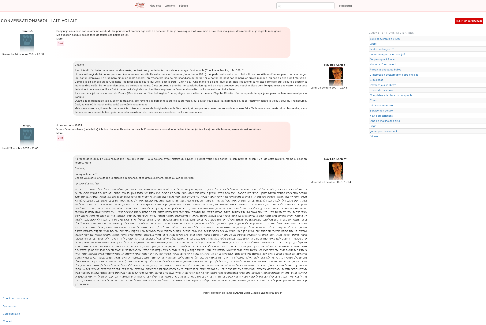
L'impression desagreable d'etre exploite (394, 74)
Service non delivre (381, 110)
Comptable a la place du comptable (391, 95)
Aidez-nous (155, 5)
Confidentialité (11, 313)
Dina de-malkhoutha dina (385, 120)
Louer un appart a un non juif (387, 54)
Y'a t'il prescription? (381, 115)
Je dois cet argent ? (382, 49)
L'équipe (183, 5)
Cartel (373, 43)
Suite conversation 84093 (385, 38)
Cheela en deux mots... (17, 298)
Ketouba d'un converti (383, 64)
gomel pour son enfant (383, 131)
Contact (7, 321)
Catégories (170, 5)
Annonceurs (10, 306)
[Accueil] (141, 5)
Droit (60, 43)
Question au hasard (469, 21)
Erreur (373, 100)
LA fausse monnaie (381, 105)
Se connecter (345, 5)
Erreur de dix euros (381, 90)
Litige (373, 125)
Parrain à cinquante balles (385, 69)
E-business (376, 79)
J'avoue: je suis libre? (383, 84)
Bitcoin (374, 136)
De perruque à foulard (383, 59)
